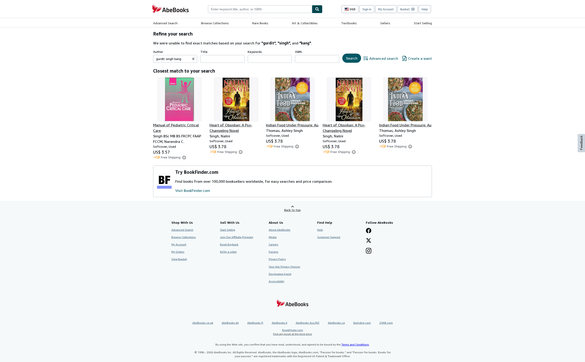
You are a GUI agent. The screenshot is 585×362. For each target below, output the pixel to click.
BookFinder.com (292, 332)
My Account (386, 9)
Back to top (292, 210)
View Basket (179, 259)
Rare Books (260, 23)
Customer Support (328, 237)
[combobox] (260, 9)
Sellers (385, 23)
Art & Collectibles (305, 23)
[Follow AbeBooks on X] (368, 241)
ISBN (298, 52)
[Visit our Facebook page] (368, 231)
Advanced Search (165, 23)
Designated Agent (280, 274)
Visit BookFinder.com (192, 190)
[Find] (317, 9)
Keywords (255, 52)
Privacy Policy (277, 259)
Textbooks (349, 23)
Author (158, 52)
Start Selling (423, 23)
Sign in (366, 9)
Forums (273, 251)
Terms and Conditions (355, 344)
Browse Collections (215, 23)
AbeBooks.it (279, 322)
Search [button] (351, 58)
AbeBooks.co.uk (202, 322)
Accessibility (276, 281)
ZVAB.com (386, 322)
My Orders (177, 251)
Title (203, 52)
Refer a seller (228, 251)
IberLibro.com (362, 322)
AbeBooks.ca (336, 322)
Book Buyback (229, 244)
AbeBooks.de (230, 322)
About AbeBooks (279, 229)
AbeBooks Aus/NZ (307, 322)
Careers (273, 244)
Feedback (581, 143)
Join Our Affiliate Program (236, 237)
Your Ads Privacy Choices (284, 266)
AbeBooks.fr (255, 322)
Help (425, 9)
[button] (193, 59)
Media (273, 237)
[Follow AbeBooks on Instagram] (368, 251)
